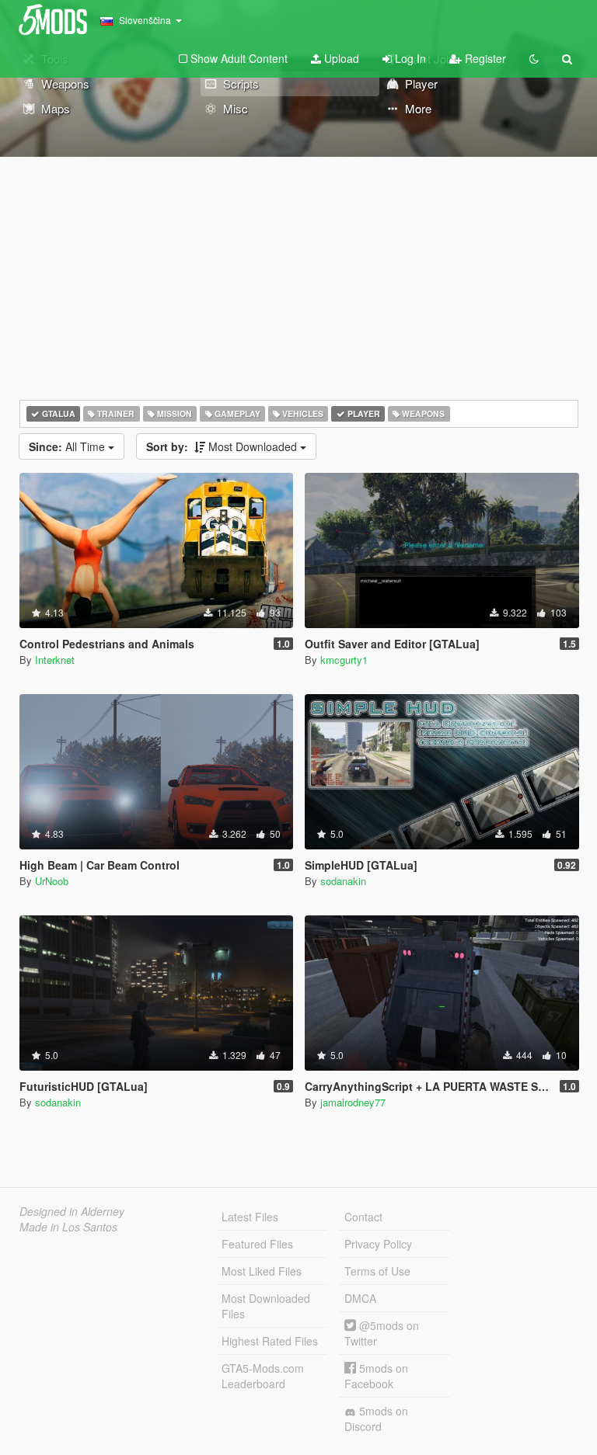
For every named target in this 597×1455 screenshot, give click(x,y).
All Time (68, 446)
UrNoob (51, 880)
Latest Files (250, 1216)
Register (484, 58)
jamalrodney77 (353, 1102)
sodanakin (343, 880)
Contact (363, 1216)
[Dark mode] (534, 58)
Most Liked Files (262, 1271)
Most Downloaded (223, 446)
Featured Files (257, 1244)
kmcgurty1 (344, 659)
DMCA (360, 1298)
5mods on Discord (376, 1418)
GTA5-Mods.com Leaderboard (263, 1375)
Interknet (55, 659)
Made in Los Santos (68, 1226)
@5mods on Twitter (381, 1333)
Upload (340, 58)
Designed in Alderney (71, 1211)
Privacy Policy (378, 1244)
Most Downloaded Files (266, 1305)
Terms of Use (377, 1271)
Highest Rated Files (270, 1341)
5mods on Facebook (376, 1375)
